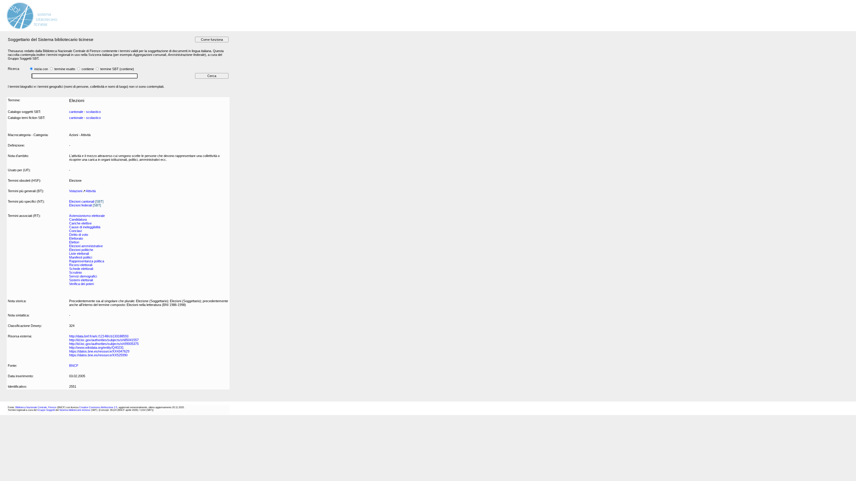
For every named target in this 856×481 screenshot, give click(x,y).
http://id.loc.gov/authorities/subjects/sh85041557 (104, 340)
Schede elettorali (81, 269)
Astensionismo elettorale (87, 216)
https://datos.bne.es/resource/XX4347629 (99, 351)
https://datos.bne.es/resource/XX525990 (98, 355)
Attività (91, 191)
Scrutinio (75, 272)
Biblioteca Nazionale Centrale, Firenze (35, 407)
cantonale (76, 112)
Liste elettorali (79, 253)
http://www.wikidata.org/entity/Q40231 (96, 347)
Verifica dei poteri (81, 284)
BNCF (73, 365)
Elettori (74, 242)
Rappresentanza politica (86, 261)
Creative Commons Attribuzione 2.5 (98, 407)
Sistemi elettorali (81, 280)
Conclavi (75, 231)
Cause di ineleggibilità (84, 227)
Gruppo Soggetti (46, 410)
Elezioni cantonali (81, 201)
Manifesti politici (80, 257)
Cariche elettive (80, 223)
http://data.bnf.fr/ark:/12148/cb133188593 (98, 336)
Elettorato (76, 238)
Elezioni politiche (81, 250)
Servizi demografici (83, 276)
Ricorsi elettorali (80, 265)
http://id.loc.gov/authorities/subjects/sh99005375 (104, 344)
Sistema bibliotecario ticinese (74, 410)
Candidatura (78, 219)
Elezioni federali (80, 205)
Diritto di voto (78, 234)
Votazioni (75, 191)
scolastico (93, 112)
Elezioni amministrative (86, 246)
